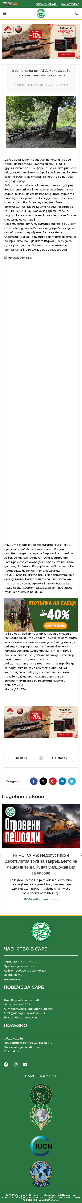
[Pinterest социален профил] (53, 781)
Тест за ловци (70, 4)
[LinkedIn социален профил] (62, 781)
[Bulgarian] (5, 3)
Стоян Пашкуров (30, 84)
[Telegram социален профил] (72, 781)
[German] (15, 3)
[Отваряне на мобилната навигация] (5, 13)
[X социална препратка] (43, 781)
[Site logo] (41, 13)
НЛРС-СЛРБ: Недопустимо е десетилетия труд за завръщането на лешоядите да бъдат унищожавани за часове (41, 864)
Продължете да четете (41, 898)
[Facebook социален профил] (34, 781)
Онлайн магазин (46, 4)
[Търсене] (77, 13)
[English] (10, 3)
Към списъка (41, 758)
